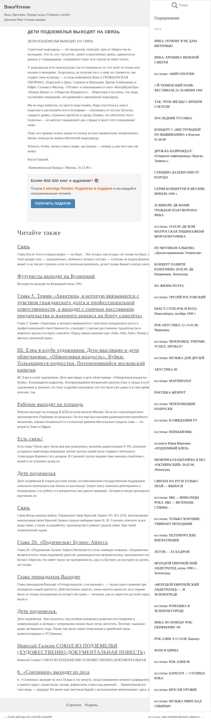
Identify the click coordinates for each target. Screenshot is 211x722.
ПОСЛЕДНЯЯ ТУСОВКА (173, 118)
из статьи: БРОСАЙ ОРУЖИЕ (175, 689)
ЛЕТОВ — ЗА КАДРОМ (172, 551)
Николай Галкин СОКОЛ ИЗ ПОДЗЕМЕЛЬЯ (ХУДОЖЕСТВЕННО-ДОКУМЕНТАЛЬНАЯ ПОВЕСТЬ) (81, 648)
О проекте (73, 705)
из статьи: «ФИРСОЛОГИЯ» (174, 73)
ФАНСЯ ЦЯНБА (166, 650)
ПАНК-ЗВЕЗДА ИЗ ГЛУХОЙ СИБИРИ (30, 717)
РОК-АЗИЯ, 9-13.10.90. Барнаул (176, 638)
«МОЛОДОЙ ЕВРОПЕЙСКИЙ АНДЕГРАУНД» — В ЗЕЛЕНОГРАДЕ (176, 589)
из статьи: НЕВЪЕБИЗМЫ (173, 431)
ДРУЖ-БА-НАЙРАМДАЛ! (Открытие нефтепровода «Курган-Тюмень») (179, 156)
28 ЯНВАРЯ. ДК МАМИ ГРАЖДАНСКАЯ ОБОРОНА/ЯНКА (175, 210)
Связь (23, 246)
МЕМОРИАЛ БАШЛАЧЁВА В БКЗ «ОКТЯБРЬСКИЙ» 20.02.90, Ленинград (179, 464)
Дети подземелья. (37, 611)
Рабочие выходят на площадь (50, 404)
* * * (157, 29)
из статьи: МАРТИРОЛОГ (172, 381)
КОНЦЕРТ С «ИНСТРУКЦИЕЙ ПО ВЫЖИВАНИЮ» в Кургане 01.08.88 (177, 134)
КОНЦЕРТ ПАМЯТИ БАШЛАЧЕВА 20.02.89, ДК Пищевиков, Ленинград (173, 269)
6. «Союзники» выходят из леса (53, 671)
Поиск (179, 5)
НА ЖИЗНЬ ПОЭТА (169, 285)
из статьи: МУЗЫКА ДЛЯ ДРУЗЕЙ (179, 358)
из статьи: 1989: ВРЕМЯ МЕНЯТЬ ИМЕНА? (174, 717)
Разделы (91, 705)
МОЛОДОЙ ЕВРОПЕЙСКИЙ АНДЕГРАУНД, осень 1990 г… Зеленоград (176, 568)
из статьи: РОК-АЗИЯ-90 (172, 661)
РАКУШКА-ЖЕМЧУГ (170, 392)
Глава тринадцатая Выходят (48, 576)
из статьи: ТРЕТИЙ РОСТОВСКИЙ (180, 297)
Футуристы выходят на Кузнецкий (56, 276)
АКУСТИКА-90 (165, 369)
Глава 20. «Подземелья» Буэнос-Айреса (62, 542)
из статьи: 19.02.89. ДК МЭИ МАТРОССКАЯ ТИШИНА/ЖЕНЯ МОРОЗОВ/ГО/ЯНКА (179, 231)
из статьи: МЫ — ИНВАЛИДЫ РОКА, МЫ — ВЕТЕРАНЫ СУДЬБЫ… (176, 502)
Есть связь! (30, 438)
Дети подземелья (36, 473)
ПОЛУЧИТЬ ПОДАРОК (53, 203)
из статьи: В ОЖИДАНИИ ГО (175, 420)
